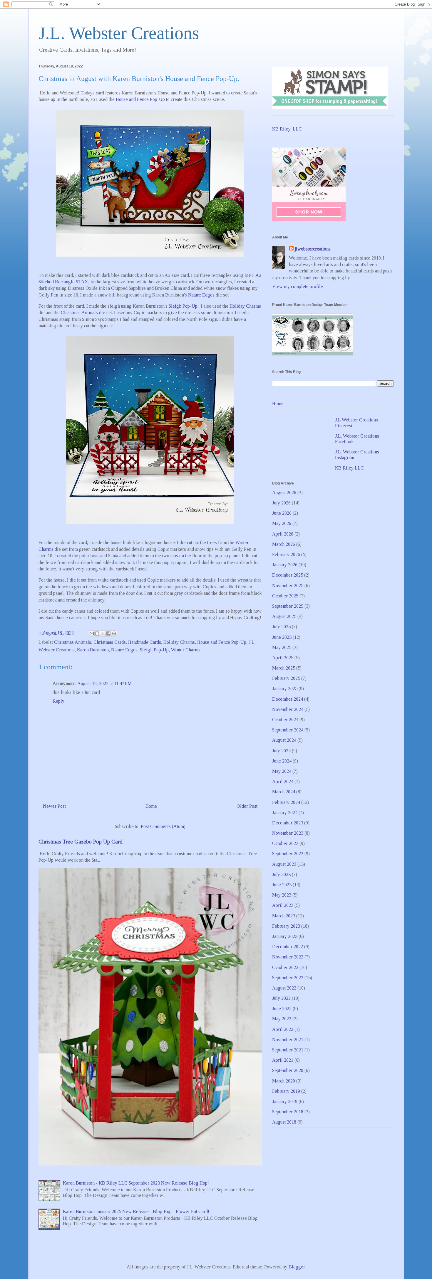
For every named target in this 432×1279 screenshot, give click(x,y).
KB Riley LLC (349, 467)
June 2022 (282, 1008)
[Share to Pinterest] (114, 633)
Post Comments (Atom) (163, 826)
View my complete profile (297, 286)
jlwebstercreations (313, 248)
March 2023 (283, 915)
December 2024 (287, 699)
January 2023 (284, 936)
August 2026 (284, 492)
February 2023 (286, 926)
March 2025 (283, 667)
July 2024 (281, 750)
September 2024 (287, 729)
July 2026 (281, 502)
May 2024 (281, 771)
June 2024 (282, 760)
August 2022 (284, 987)
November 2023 (287, 833)
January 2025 (284, 688)
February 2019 (286, 1091)
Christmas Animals (79, 312)
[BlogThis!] (97, 633)
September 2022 (287, 977)
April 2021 (282, 1060)
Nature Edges (201, 294)
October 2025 (285, 595)
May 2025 (281, 647)
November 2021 (287, 1039)
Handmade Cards (144, 642)
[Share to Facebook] (108, 633)
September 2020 (287, 1070)
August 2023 (284, 864)
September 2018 (287, 1111)
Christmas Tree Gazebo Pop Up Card (80, 841)
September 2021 (287, 1049)
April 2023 (282, 905)
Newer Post (54, 806)
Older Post (247, 806)
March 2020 (283, 1080)
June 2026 (282, 513)
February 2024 (286, 802)
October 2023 (285, 843)
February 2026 (286, 554)
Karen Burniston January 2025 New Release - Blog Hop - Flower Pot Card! (136, 1211)
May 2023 (281, 894)
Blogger (297, 1266)
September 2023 (287, 853)
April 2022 (282, 1029)
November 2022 (287, 956)
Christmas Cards (109, 642)
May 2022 (281, 1018)
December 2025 (287, 574)
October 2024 (285, 719)
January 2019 (284, 1101)
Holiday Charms (245, 306)
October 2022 (285, 967)
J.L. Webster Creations (118, 33)
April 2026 (282, 533)
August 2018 (284, 1121)
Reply (58, 701)
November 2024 (287, 709)
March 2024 (283, 791)
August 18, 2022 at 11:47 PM (104, 683)
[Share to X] (103, 633)
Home (151, 806)
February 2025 (286, 678)
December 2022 (287, 946)
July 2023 (281, 874)
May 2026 (281, 523)
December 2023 (287, 822)
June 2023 (282, 884)
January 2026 (284, 564)
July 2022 (281, 998)
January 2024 (284, 812)
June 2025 (282, 637)
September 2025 (287, 606)
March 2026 (283, 544)
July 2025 (281, 626)
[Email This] (92, 633)
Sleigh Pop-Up (183, 306)
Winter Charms (185, 649)
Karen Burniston (93, 649)
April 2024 (282, 781)
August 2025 (284, 616)
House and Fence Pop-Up (140, 99)
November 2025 (287, 585)
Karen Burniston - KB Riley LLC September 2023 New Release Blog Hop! (136, 1182)
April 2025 (282, 657)
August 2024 (284, 740)
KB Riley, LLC (287, 128)
